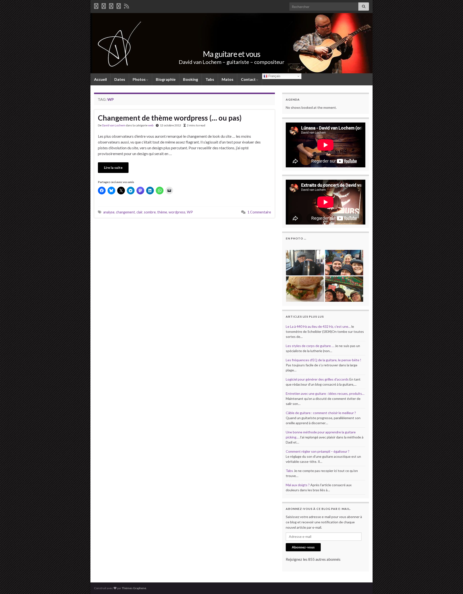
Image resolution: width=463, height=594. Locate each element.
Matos (227, 79)
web (150, 125)
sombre (150, 212)
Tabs (209, 79)
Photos (139, 79)
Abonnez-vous (303, 547)
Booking (190, 79)
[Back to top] (452, 583)
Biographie (166, 79)
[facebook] (96, 5)
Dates (119, 79)
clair (139, 212)
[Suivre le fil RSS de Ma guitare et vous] (126, 5)
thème (162, 212)
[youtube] (111, 5)
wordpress (177, 212)
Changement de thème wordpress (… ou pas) (170, 117)
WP (190, 212)
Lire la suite (113, 167)
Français (273, 76)
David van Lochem (113, 125)
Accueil (100, 79)
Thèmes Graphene (134, 588)
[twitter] (104, 5)
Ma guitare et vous (231, 54)
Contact (248, 79)
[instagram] (118, 5)
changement (125, 212)
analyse (109, 212)
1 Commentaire (259, 212)
